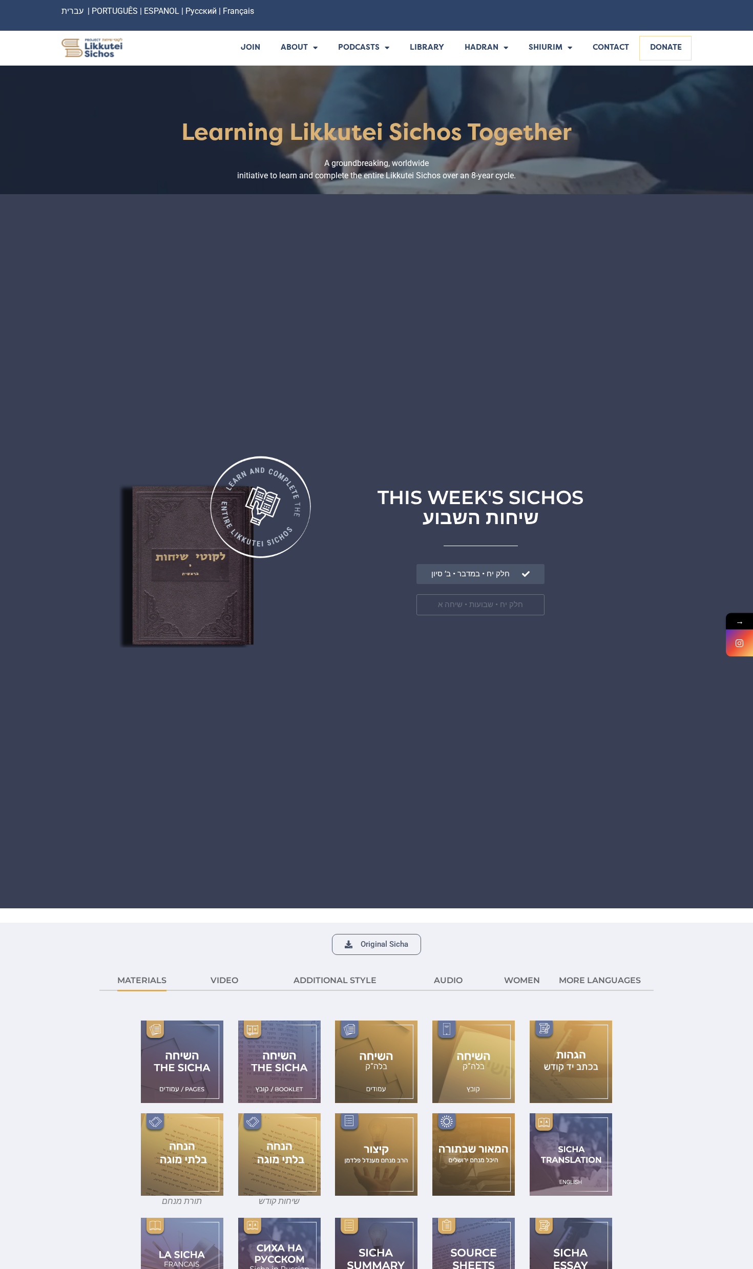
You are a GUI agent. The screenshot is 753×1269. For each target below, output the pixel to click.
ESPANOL (161, 11)
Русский (202, 11)
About (294, 48)
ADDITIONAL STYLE (335, 980)
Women (522, 980)
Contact (611, 48)
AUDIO (448, 980)
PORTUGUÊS (115, 11)
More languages (600, 980)
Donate (666, 48)
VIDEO (224, 980)
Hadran (481, 48)
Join (250, 48)
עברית (72, 11)
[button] (376, 944)
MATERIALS (141, 980)
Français (238, 11)
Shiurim (545, 48)
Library (427, 48)
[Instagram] (739, 642)
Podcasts (359, 48)
